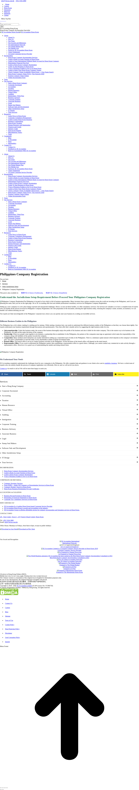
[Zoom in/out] (7, 787)
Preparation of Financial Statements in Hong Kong (20, 497)
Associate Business (9, 434)
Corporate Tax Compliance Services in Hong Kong (20, 499)
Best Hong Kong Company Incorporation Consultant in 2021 (69, 558)
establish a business (111, 363)
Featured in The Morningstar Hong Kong (69, 572)
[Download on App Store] (8, 529)
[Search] (0, 22)
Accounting (6, 396)
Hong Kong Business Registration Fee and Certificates (21, 489)
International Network (69, 543)
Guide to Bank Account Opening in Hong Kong (19, 473)
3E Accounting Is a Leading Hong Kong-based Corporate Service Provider (28, 506)
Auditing (5, 415)
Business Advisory (9, 429)
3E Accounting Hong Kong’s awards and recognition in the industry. (26, 508)
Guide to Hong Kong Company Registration (18, 475)
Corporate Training (9, 424)
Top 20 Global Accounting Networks (70, 561)
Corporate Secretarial (10, 391)
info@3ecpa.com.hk (7, 1)
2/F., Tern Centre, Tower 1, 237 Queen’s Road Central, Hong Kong (22, 517)
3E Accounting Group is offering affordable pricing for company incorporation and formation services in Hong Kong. (42, 510)
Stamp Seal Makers (9, 443)
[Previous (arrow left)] (1, 789)
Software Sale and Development (14, 448)
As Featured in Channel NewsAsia (69, 554)
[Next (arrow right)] (3, 789)
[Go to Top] (69, 785)
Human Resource (8, 405)
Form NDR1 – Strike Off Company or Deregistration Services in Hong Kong (29, 485)
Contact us (3, 368)
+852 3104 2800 (20, 1)
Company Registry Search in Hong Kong (17, 487)
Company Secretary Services (13, 483)
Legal (4, 439)
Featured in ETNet (69, 569)
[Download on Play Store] (26, 529)
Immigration (6, 419)
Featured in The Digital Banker (70, 565)
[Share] (3, 787)
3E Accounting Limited (24, 586)
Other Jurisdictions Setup (11, 453)
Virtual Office (7, 410)
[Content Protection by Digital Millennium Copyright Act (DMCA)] (9, 594)
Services (4, 381)
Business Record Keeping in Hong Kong (17, 496)
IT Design (5, 458)
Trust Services (7, 462)
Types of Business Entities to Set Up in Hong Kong (20, 476)
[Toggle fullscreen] (5, 787)
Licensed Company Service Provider (69, 550)
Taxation (5, 400)
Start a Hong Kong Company (13, 386)
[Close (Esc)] (1, 787)
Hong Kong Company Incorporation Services (18, 471)
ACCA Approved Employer (69, 547)
